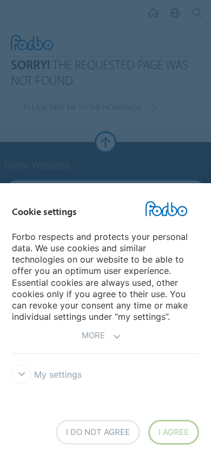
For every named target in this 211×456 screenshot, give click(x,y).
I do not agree (98, 432)
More (93, 335)
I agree (174, 432)
